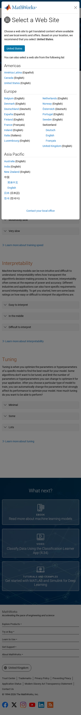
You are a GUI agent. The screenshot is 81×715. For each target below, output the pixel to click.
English (50, 135)
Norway (47, 103)
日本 (6, 193)
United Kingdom (52, 145)
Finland (8, 119)
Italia (7, 135)
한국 (6, 198)
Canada (8, 77)
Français (51, 140)
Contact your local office (40, 210)
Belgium (9, 98)
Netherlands (50, 98)
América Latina (13, 72)
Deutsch (50, 130)
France (8, 124)
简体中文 (13, 182)
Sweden (47, 119)
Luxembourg (11, 140)
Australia (9, 161)
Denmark (9, 103)
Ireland (8, 130)
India (7, 166)
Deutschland (11, 108)
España (8, 114)
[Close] (75, 7)
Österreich (49, 108)
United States (12, 83)
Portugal (48, 114)
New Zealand (11, 171)
